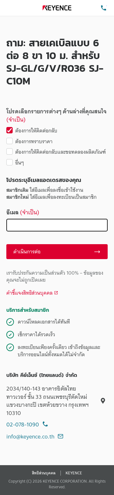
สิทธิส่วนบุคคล (43, 473)
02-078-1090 (22, 424)
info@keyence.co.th (30, 436)
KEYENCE (74, 473)
